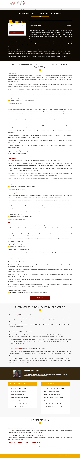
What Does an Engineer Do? (49, 409)
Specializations (42, 3)
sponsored (24, 36)
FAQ (63, 3)
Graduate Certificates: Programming (18, 400)
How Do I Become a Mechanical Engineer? (52, 391)
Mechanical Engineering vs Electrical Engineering (53, 397)
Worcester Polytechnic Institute (15, 193)
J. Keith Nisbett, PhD (15, 348)
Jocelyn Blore (38, 25)
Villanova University (12, 107)
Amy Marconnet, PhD (15, 332)
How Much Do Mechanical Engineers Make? (52, 394)
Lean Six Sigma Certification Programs (21, 428)
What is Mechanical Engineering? (50, 412)
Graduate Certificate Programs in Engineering (19, 388)
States (58, 3)
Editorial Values (68, 25)
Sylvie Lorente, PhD (14, 315)
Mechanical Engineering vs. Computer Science (52, 400)
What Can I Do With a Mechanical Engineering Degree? (54, 406)
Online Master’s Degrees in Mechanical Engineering (25, 435)
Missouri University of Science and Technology (18, 249)
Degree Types (51, 3)
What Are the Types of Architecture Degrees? (52, 403)
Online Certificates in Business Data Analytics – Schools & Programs (23, 406)
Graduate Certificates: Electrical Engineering (19, 397)
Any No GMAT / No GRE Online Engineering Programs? (54, 388)
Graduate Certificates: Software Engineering (19, 403)
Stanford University (12, 73)
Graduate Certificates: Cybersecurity (18, 394)
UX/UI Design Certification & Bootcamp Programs (24, 442)
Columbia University (12, 222)
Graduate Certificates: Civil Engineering (18, 391)
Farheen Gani (33, 22)
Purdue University (12, 158)
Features (68, 3)
